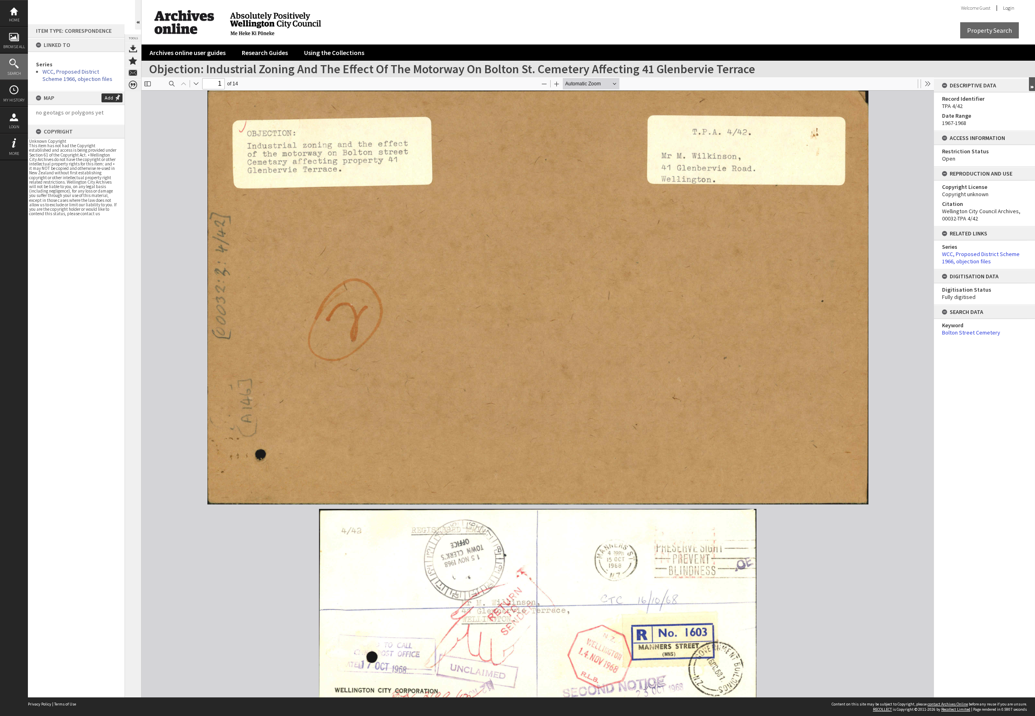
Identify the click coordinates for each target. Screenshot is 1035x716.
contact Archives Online (947, 704)
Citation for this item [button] (133, 85)
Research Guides (265, 53)
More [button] (14, 153)
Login (14, 126)
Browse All (14, 46)
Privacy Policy (39, 704)
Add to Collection (133, 61)
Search (14, 73)
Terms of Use (65, 704)
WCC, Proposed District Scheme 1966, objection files (77, 75)
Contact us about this (133, 73)
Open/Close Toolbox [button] (138, 15)
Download (133, 48)
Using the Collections (334, 53)
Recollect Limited (955, 709)
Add (109, 98)
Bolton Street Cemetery (971, 332)
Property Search (989, 30)
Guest (985, 8)
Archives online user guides (188, 53)
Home (14, 20)
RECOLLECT (882, 709)
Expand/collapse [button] (1032, 84)
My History (14, 100)
